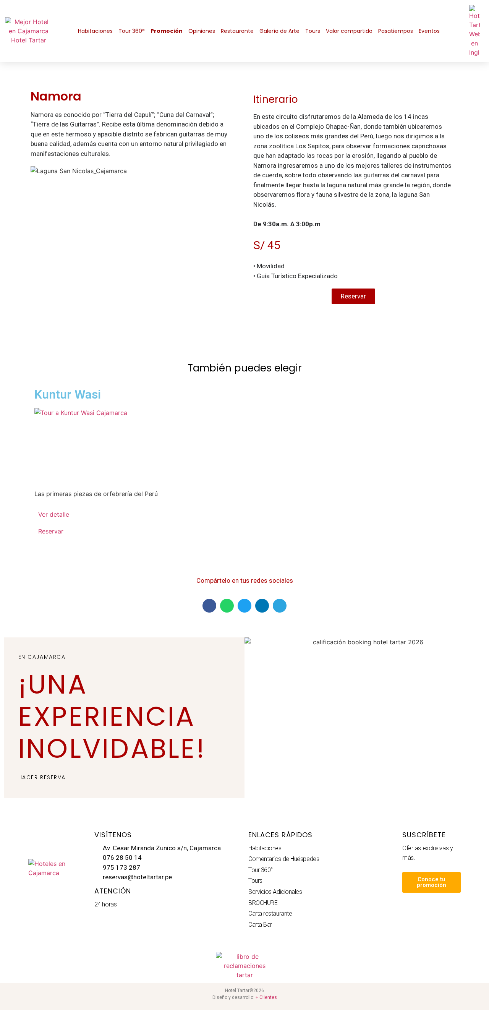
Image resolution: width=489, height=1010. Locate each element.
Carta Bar (260, 924)
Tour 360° (131, 31)
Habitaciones (95, 31)
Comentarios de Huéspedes (283, 858)
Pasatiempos (395, 31)
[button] (209, 606)
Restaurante (237, 31)
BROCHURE (262, 902)
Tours (312, 31)
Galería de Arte (279, 31)
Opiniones (201, 31)
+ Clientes (266, 997)
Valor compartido (349, 31)
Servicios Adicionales (275, 891)
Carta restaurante (270, 913)
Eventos (429, 31)
